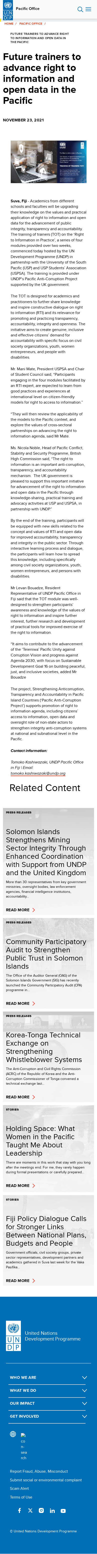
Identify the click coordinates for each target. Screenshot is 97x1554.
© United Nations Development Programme (43, 1531)
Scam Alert (19, 1488)
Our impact (22, 1403)
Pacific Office (28, 8)
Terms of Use (21, 1497)
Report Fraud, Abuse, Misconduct (39, 1471)
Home (8, 23)
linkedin (52, 1510)
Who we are (23, 1377)
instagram (41, 1510)
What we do (23, 1390)
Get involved (24, 1416)
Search (80, 9)
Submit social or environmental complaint (46, 1480)
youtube (63, 1510)
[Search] (24, 1447)
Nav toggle (88, 9)
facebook (19, 1510)
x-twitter (30, 1510)
